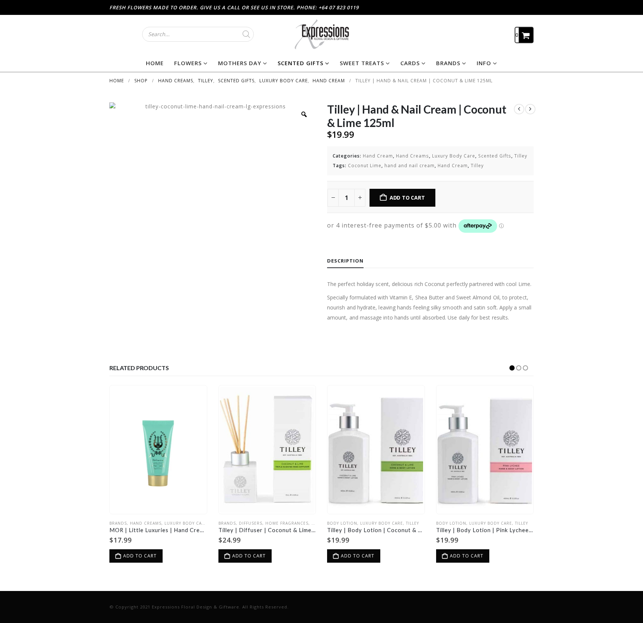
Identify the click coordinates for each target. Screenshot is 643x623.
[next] (530, 109)
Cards (410, 63)
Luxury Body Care (453, 156)
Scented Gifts (300, 63)
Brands (448, 63)
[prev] (519, 109)
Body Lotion (342, 523)
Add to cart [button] (140, 556)
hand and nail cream (409, 165)
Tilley (520, 156)
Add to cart (407, 197)
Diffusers (250, 523)
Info (484, 63)
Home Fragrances (286, 523)
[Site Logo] (321, 34)
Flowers (188, 63)
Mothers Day (239, 63)
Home (155, 63)
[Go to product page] (158, 450)
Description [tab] (345, 260)
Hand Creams (412, 156)
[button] (512, 367)
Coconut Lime (364, 165)
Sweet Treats (362, 63)
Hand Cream (378, 156)
